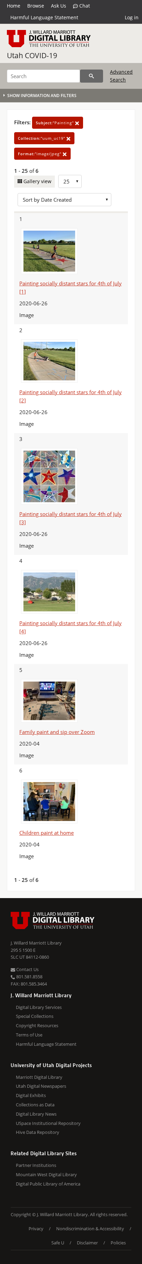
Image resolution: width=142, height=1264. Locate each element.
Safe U (57, 1243)
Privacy (36, 1228)
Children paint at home (46, 832)
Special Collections (34, 1016)
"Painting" (55, 122)
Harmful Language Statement (44, 17)
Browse (35, 5)
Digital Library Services (39, 1007)
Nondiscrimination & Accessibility (90, 1228)
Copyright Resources (37, 1025)
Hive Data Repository (37, 1132)
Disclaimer (87, 1243)
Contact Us (27, 969)
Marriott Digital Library (39, 1077)
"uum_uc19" (42, 138)
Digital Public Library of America (48, 1184)
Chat (84, 5)
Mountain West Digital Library (46, 1174)
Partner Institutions (36, 1165)
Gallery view (36, 181)
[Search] (91, 76)
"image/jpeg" (40, 153)
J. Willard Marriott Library (36, 943)
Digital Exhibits (31, 1095)
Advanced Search (121, 76)
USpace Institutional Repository (48, 1123)
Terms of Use (29, 1035)
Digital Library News (36, 1114)
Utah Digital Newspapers (41, 1086)
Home (13, 5)
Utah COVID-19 (32, 55)
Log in (132, 17)
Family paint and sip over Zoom (57, 731)
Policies (118, 1243)
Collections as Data (35, 1105)
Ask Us (58, 5)
